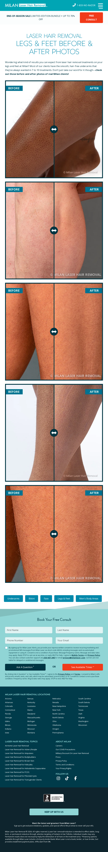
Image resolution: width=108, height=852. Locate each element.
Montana (31, 732)
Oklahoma (56, 725)
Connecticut (10, 710)
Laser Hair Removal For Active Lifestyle (21, 749)
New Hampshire (59, 706)
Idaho (7, 721)
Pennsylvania (58, 732)
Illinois (7, 725)
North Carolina (58, 713)
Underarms (13, 598)
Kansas (30, 698)
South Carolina (84, 698)
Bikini (32, 598)
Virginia (81, 717)
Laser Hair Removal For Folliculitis (19, 764)
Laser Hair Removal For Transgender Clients (23, 779)
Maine (30, 710)
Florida (8, 713)
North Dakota (58, 717)
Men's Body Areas (88, 598)
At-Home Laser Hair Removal (17, 745)
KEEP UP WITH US (54, 811)
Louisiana (31, 706)
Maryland (31, 713)
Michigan (31, 721)
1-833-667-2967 (48, 658)
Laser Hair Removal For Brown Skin (19, 761)
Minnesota (31, 725)
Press (58, 757)
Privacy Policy (94, 655)
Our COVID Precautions (65, 749)
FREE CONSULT (91, 17)
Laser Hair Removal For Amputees (19, 753)
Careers (59, 745)
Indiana (8, 729)
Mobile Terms (78, 655)
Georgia (8, 717)
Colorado (9, 706)
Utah (80, 713)
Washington (83, 721)
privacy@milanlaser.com (74, 658)
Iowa (7, 732)
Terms (77, 674)
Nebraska (56, 698)
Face (46, 598)
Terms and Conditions (65, 764)
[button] (100, 6)
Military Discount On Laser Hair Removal (72, 753)
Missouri (31, 729)
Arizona (8, 698)
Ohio (54, 721)
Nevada (55, 702)
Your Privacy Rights (63, 768)
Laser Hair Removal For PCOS (17, 772)
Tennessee (83, 706)
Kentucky (31, 702)
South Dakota (84, 702)
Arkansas (9, 702)
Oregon (55, 729)
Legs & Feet (64, 598)
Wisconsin (82, 725)
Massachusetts (33, 717)
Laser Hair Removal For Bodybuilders (20, 757)
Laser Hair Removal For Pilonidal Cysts (21, 776)
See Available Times (82, 667)
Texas (80, 710)
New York (56, 710)
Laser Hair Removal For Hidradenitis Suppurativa (25, 768)
